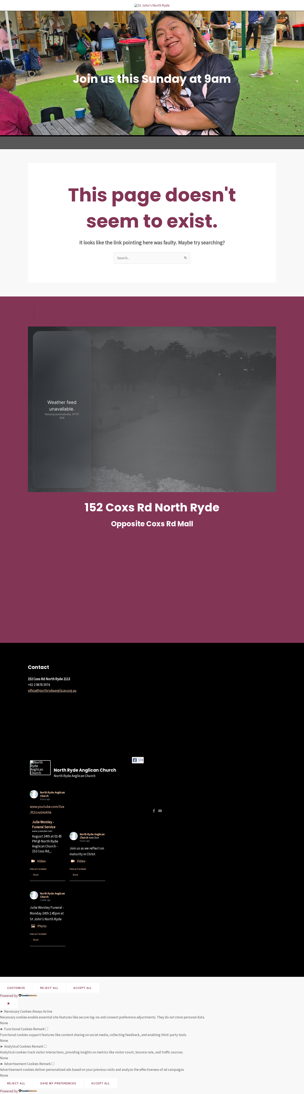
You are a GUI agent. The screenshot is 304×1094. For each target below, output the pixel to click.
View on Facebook (38, 868)
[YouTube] (160, 811)
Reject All (49, 988)
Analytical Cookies (17, 1046)
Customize (16, 988)
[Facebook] (154, 811)
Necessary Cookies (18, 1011)
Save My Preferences (58, 1083)
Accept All (82, 988)
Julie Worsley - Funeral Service (43, 824)
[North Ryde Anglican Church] (40, 767)
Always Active (42, 1011)
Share (35, 874)
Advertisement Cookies (21, 1063)
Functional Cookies (18, 1029)
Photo (42, 926)
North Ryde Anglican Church (52, 794)
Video (41, 861)
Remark (39, 1029)
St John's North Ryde (152, 313)
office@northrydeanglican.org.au (52, 690)
